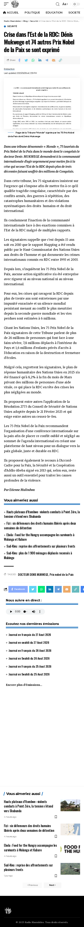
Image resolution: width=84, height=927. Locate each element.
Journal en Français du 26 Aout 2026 (30, 650)
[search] (57, 4)
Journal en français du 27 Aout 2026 (30, 634)
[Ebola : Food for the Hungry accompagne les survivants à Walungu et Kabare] (70, 849)
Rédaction (9, 69)
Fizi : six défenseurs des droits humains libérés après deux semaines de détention (40, 525)
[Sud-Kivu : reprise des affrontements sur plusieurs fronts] (70, 869)
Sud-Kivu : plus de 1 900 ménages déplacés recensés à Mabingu (38, 555)
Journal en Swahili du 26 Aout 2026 (29, 658)
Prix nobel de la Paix (61, 574)
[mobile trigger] (7, 4)
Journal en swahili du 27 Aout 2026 (29, 642)
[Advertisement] (42, 738)
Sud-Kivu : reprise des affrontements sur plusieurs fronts (40, 546)
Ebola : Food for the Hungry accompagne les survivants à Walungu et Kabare (39, 537)
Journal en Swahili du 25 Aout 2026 (29, 674)
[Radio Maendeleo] (15, 4)
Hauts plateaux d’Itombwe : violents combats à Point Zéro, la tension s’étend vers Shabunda (42, 514)
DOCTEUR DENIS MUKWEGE (33, 574)
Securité (12, 26)
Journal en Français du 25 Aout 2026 (30, 666)
